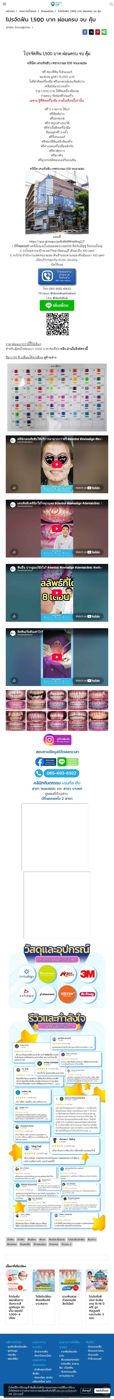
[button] (110, 4)
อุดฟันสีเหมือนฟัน (17, 1347)
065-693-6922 (60, 288)
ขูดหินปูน (13, 1351)
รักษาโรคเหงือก (42, 1356)
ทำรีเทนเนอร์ (94, 1359)
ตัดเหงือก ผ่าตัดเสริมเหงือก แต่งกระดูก (43, 1381)
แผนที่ (57, 237)
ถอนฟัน (11, 1355)
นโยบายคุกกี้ (18, 1393)
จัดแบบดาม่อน (96, 1351)
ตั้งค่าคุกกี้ (86, 1390)
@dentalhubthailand (63, 293)
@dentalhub (60, 298)
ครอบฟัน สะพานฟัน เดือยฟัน (69, 1366)
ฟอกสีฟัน (13, 1359)
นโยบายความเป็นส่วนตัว (66, 1390)
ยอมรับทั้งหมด (102, 1390)
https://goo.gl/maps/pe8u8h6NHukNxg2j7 (57, 241)
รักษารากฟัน (41, 1352)
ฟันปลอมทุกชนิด (70, 1360)
